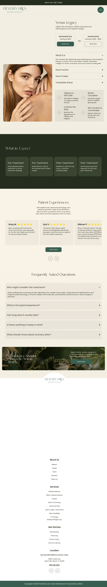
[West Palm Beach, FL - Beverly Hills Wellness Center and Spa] (50, 258)
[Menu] (100, 10)
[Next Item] (96, 232)
